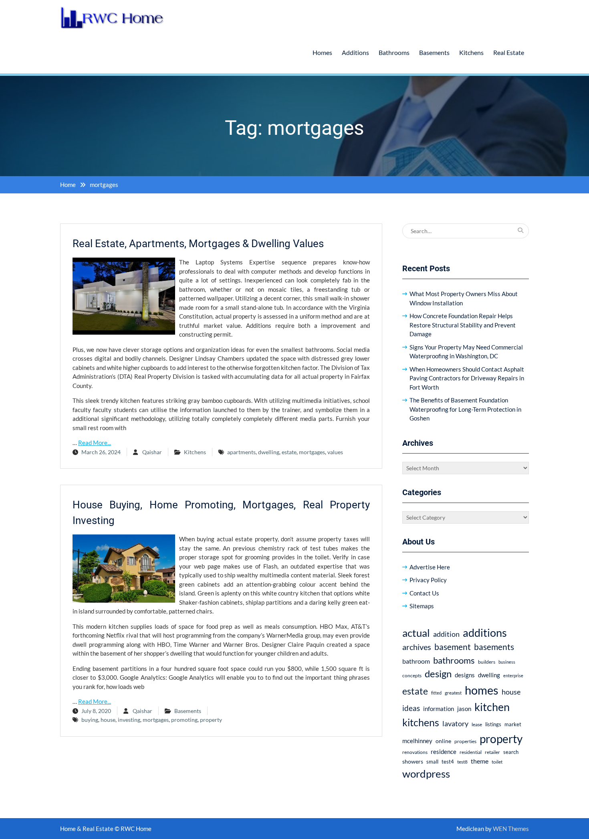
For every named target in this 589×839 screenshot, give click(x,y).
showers (412, 761)
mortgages (312, 452)
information (438, 708)
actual (416, 633)
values (335, 452)
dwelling (268, 452)
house (108, 719)
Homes (322, 52)
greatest (453, 692)
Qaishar (152, 452)
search (510, 752)
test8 (462, 761)
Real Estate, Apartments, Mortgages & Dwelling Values (198, 244)
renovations (415, 752)
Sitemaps (421, 605)
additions (485, 632)
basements (494, 647)
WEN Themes (511, 828)
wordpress (426, 773)
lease (477, 724)
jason (464, 708)
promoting (184, 719)
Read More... (94, 442)
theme (479, 761)
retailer (492, 752)
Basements (434, 52)
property (211, 719)
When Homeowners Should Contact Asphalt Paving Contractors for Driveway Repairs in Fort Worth (466, 378)
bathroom (416, 661)
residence (443, 751)
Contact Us (424, 593)
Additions (355, 52)
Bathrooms (394, 52)
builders (486, 661)
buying (89, 719)
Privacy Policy (428, 579)
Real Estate (508, 52)
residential (471, 752)
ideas (411, 708)
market (512, 724)
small (432, 762)
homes (481, 690)
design (438, 673)
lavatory (455, 723)
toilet (497, 761)
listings (493, 724)
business (506, 661)
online (443, 740)
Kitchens (471, 52)
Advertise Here (429, 567)
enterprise (513, 675)
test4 (448, 762)
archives (416, 647)
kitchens (420, 722)
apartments (241, 452)
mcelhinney (417, 740)
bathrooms (454, 660)
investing (129, 719)
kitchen (492, 706)
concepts (412, 675)
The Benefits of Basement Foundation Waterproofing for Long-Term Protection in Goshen (465, 409)
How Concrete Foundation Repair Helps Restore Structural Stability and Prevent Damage (462, 324)
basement (452, 647)
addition (446, 634)
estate (289, 452)
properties (465, 741)
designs (465, 675)
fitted (436, 692)
